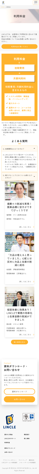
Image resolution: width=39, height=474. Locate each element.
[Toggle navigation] (36, 2)
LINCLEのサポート (10, 438)
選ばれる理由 (8, 434)
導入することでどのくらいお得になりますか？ (18, 176)
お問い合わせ (19, 399)
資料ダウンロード (19, 391)
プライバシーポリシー (10, 460)
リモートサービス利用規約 (27, 462)
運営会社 (31, 460)
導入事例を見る (19, 342)
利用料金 (7, 442)
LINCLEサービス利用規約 (9, 462)
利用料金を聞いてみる (19, 46)
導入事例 (27, 438)
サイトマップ (23, 460)
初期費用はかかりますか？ (14, 149)
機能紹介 (27, 434)
